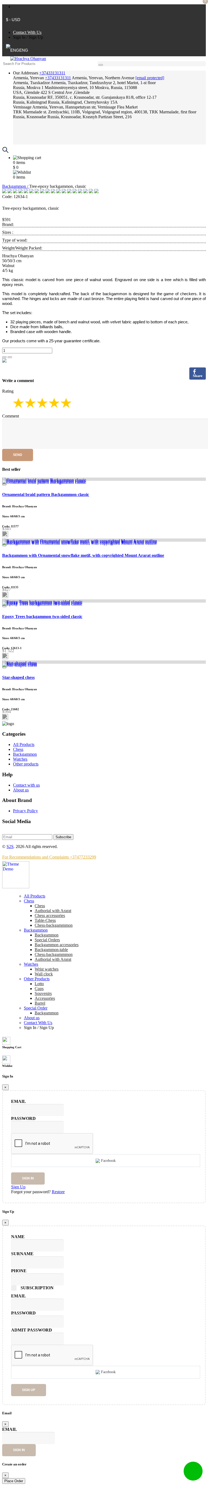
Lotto (39, 983)
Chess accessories (50, 915)
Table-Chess (45, 920)
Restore (58, 1191)
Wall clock (44, 974)
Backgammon (25, 754)
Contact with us (26, 785)
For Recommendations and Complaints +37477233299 (49, 857)
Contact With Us (27, 32)
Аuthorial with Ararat (53, 910)
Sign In (19, 37)
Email (18, 1101)
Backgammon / (15, 186)
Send (17, 455)
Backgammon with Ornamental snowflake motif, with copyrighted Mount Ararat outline (83, 555)
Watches (20, 759)
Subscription (37, 1288)
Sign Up (36, 37)
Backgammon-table (51, 949)
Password (23, 1118)
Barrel (40, 1003)
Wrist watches (46, 969)
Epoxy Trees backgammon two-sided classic (42, 616)
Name (18, 1236)
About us (21, 790)
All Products (23, 744)
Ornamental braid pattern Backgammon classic (45, 494)
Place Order (13, 1481)
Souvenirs (43, 993)
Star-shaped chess (18, 677)
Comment (10, 416)
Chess (18, 749)
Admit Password (31, 1330)
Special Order (35, 1008)
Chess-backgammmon (54, 925)
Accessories (45, 998)
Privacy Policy (25, 810)
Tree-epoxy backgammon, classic (30, 208)
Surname (22, 1253)
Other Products (37, 979)
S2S (10, 846)
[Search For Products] (101, 65)
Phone (19, 1270)
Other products (25, 764)
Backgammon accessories (57, 944)
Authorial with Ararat (53, 959)
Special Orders (47, 940)
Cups (39, 988)
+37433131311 (52, 73)
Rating (8, 391)
